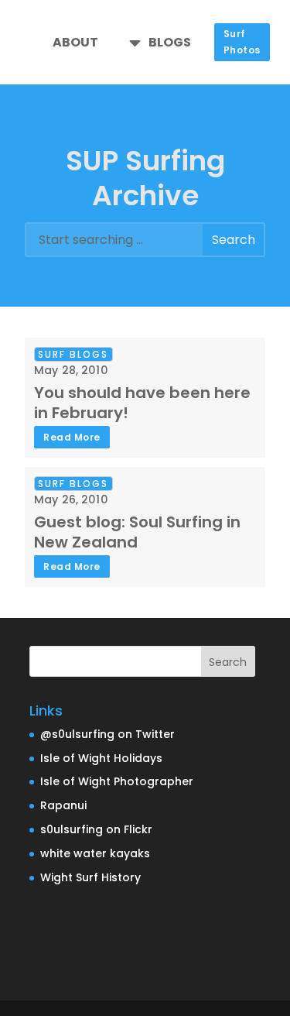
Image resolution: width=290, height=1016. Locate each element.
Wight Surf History (90, 877)
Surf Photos (242, 41)
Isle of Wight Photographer (116, 781)
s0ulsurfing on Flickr (96, 829)
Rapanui (63, 805)
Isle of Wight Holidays (101, 758)
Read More (72, 437)
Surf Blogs (73, 354)
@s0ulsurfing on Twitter (107, 734)
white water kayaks (95, 853)
